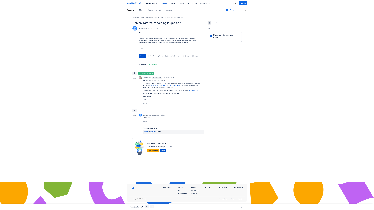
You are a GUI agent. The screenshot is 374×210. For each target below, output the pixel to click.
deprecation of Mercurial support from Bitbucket (165, 85)
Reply (145, 103)
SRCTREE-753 (193, 90)
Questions (156, 17)
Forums (165, 3)
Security (240, 199)
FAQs (178, 190)
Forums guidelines (182, 193)
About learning (195, 190)
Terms (232, 199)
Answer (142, 56)
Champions (192, 3)
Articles (169, 10)
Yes (147, 207)
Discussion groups (154, 10)
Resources (194, 193)
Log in (234, 3)
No (152, 207)
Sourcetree (148, 17)
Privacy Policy (223, 199)
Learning (174, 3)
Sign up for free (153, 150)
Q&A (141, 10)
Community (151, 3)
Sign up (243, 3)
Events (182, 3)
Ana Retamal (147, 78)
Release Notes (205, 3)
